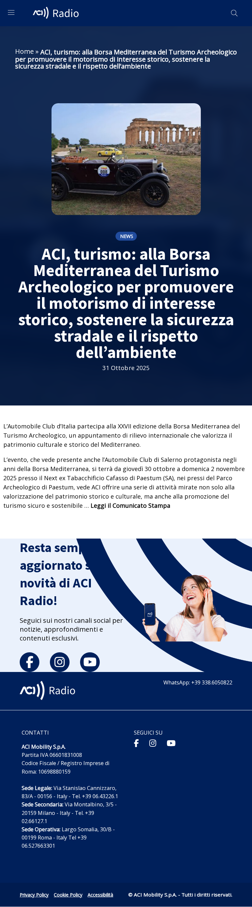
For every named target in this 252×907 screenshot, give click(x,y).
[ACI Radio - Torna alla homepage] (57, 13)
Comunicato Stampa (141, 505)
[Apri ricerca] (234, 13)
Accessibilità (100, 895)
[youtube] (90, 662)
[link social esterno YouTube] (171, 743)
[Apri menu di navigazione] (11, 12)
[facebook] (29, 662)
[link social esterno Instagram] (152, 743)
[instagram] (60, 662)
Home (24, 51)
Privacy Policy (34, 895)
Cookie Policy (68, 895)
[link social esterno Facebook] (136, 743)
